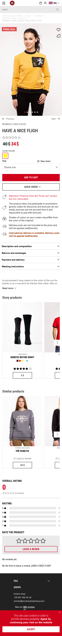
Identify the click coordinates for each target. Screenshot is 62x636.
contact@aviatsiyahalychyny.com (29, 601)
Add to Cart (31, 177)
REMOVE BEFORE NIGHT (22, 357)
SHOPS (17, 587)
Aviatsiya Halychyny (12, 16)
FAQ (16, 580)
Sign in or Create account (45, 3)
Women (38, 16)
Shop (28, 16)
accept (31, 629)
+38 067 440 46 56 (22, 597)
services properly (29, 619)
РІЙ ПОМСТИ (22, 451)
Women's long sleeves (14, 18)
